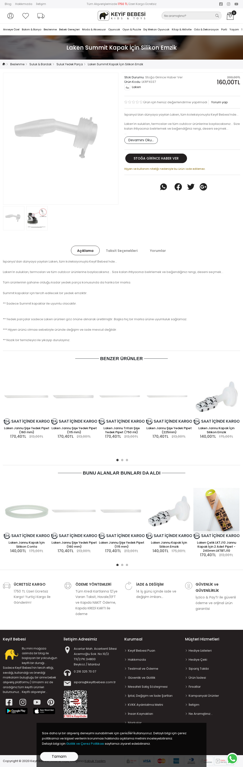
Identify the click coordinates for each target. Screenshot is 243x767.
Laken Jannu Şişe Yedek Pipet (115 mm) (74, 430)
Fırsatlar (195, 686)
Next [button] (107, 138)
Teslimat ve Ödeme (143, 668)
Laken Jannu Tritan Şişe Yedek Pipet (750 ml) (121, 430)
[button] (10, 16)
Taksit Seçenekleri (122, 250)
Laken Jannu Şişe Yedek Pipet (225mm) (169, 430)
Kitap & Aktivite (182, 29)
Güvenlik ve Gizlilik (141, 677)
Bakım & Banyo (31, 29)
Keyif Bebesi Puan (141, 650)
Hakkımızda (23, 4)
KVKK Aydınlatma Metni (145, 704)
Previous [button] (14, 138)
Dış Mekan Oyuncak (156, 29)
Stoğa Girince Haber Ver (156, 158)
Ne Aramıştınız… (201, 713)
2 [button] (121, 459)
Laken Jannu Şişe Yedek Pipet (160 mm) (26, 430)
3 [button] (126, 459)
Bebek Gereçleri (69, 29)
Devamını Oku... (141, 140)
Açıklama (85, 250)
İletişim (41, 4)
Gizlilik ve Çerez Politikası (85, 743)
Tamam (59, 756)
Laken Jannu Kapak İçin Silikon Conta (27, 544)
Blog (8, 4)
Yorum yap (219, 102)
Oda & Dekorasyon (206, 29)
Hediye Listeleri (200, 650)
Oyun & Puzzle (131, 29)
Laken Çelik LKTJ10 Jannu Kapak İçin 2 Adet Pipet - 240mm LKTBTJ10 (216, 546)
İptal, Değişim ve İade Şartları (150, 695)
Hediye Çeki (198, 659)
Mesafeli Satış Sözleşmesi (148, 686)
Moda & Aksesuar (94, 29)
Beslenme (50, 29)
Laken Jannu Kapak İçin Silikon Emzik (216, 430)
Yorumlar (158, 250)
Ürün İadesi (197, 677)
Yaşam (234, 29)
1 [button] (117, 459)
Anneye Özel (11, 29)
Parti (224, 29)
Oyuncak (114, 29)
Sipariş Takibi (199, 668)
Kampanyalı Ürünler (204, 695)
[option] (61, 138)
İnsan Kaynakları (140, 713)
